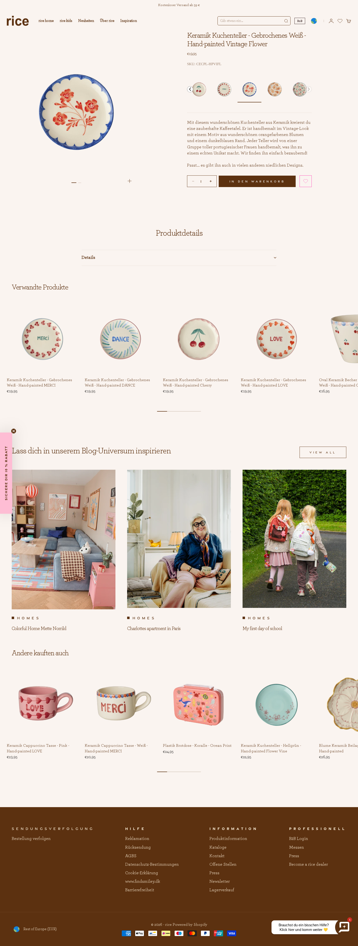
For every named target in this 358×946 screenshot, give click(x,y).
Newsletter (219, 881)
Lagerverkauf (221, 890)
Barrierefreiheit (139, 890)
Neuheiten (86, 21)
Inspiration (128, 21)
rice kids (66, 21)
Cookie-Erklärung (141, 873)
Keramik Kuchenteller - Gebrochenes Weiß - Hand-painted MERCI (39, 382)
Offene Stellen (222, 864)
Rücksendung (138, 847)
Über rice (107, 21)
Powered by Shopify (190, 925)
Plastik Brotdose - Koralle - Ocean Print (197, 746)
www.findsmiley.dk (142, 881)
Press (214, 873)
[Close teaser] (13, 431)
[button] (190, 89)
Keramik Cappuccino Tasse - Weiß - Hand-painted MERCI (116, 748)
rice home (46, 21)
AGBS (130, 856)
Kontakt (217, 856)
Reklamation (137, 839)
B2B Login (298, 839)
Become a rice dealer (308, 864)
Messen (296, 847)
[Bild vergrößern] (129, 181)
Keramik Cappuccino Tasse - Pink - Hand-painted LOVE (38, 748)
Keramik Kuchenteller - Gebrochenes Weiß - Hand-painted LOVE (273, 382)
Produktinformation (228, 839)
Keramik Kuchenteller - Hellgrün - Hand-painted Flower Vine (271, 748)
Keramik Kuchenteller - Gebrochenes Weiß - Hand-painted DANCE (117, 382)
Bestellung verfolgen (31, 839)
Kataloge (217, 847)
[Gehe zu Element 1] (73, 182)
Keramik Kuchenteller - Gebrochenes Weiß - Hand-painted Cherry (195, 382)
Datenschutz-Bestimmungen (152, 864)
